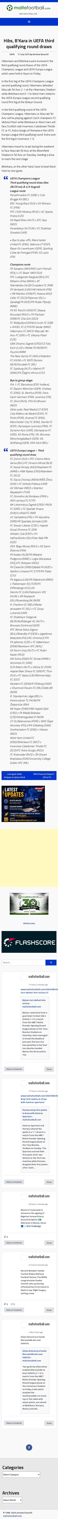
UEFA (12, 54)
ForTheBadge (34, 1226)
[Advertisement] (29, 858)
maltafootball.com (28, 14)
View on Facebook (14, 1069)
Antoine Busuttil (41, 54)
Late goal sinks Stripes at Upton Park (14, 775)
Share (49, 1069)
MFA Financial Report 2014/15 (43, 775)
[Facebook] (29, 1447)
